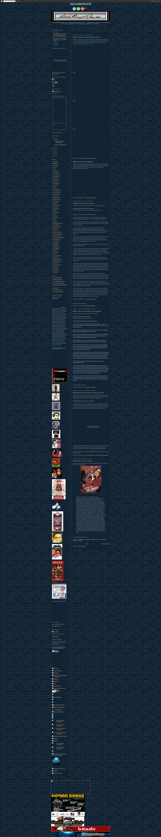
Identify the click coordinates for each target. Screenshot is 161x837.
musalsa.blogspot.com (57, 279)
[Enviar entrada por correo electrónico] (95, 158)
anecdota (55, 161)
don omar (55, 185)
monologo (55, 217)
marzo (56, 139)
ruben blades (56, 248)
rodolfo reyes (56, 246)
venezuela (55, 268)
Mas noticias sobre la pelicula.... (86, 203)
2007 (54, 156)
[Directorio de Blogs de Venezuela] (59, 736)
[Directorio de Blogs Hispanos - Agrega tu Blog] (59, 755)
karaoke (55, 203)
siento (54, 253)
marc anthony (56, 212)
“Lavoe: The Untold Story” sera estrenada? (89, 311)
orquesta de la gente (57, 223)
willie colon (55, 270)
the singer (55, 257)
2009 (54, 151)
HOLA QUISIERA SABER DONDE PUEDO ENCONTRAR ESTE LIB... (60, 35)
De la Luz (55, 181)
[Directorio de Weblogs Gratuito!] (58, 768)
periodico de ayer (56, 232)
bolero (54, 167)
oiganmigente (56, 631)
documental (55, 183)
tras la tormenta (56, 261)
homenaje (55, 195)
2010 (54, 149)
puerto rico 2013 (56, 235)
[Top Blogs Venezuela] (57, 773)
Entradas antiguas (105, 543)
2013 (54, 137)
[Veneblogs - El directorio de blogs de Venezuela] (52, 751)
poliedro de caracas (57, 233)
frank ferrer (55, 188)
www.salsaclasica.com (57, 289)
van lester (55, 266)
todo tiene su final (56, 259)
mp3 (54, 219)
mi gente (55, 215)
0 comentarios (92, 158)
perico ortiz (55, 230)
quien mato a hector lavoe (58, 237)
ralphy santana (56, 239)
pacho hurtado (56, 226)
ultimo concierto (56, 264)
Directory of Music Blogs (57, 709)
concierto (55, 177)
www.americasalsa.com (58, 291)
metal (107, 455)
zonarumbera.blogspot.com (58, 281)
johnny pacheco (56, 199)
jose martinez (56, 201)
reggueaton (55, 243)
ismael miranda (56, 197)
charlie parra (102, 455)
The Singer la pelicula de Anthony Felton (88, 37)
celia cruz (55, 170)
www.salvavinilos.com (57, 277)
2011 (54, 147)
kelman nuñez (56, 205)
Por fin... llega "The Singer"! (85, 461)
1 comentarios (92, 539)
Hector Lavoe (103, 539)
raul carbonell (79, 540)
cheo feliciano (56, 176)
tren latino (55, 262)
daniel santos (56, 179)
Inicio (87, 543)
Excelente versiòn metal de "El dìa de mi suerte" (90, 392)
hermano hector (56, 194)
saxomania (55, 252)
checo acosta (56, 174)
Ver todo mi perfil (55, 636)
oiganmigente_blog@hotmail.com (58, 646)
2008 (54, 153)
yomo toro (55, 271)
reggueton (55, 244)
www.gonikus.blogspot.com (58, 282)
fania (54, 186)
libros (54, 210)
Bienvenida (55, 165)
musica (54, 221)
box (54, 168)
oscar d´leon (55, 224)
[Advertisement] (59, 660)
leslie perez (55, 208)
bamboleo (55, 163)
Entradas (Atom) (82, 546)
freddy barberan (56, 190)
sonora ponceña (56, 255)
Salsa (54, 250)
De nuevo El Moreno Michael (85, 161)
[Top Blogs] (54, 770)
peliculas (74, 540)
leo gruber (55, 206)
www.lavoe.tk (56, 287)
